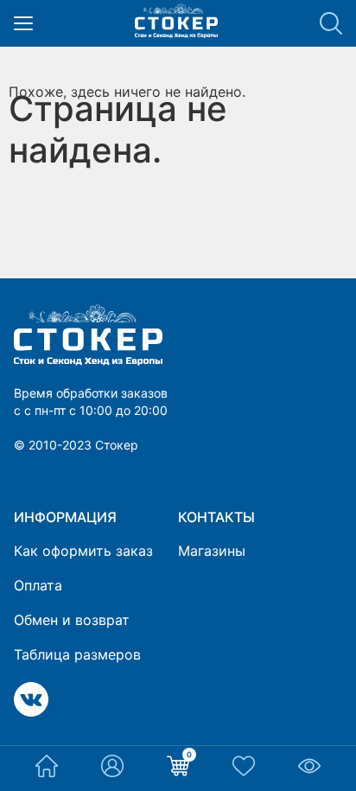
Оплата (38, 585)
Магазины (211, 550)
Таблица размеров (77, 654)
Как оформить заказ (83, 550)
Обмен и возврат (72, 619)
